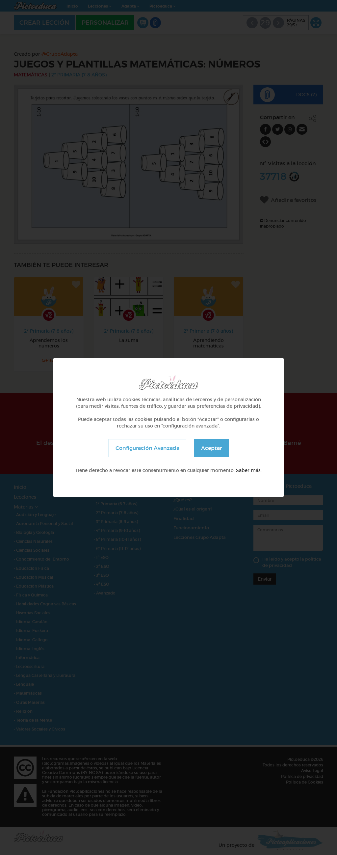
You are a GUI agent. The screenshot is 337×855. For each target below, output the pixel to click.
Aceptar (211, 448)
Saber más (248, 470)
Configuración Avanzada (147, 448)
